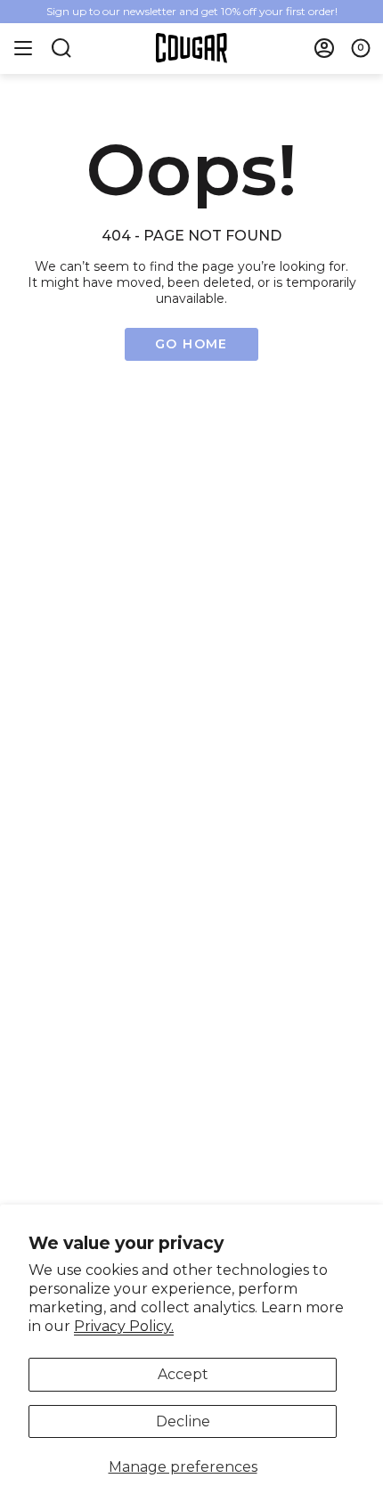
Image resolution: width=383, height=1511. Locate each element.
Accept (183, 1374)
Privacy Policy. (124, 1326)
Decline (183, 1421)
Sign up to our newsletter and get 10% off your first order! (192, 11)
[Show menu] (23, 48)
